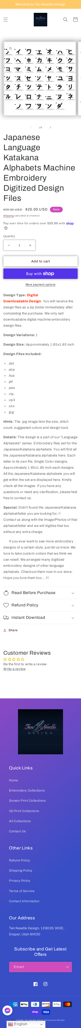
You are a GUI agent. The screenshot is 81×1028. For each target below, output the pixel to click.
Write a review (14, 669)
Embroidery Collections (27, 790)
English (20, 1024)
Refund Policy (19, 860)
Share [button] (13, 630)
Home (13, 780)
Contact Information (24, 901)
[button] (6, 20)
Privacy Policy (19, 880)
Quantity (9, 236)
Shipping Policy (20, 870)
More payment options (41, 284)
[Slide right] (50, 127)
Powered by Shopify (55, 1020)
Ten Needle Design (34, 1020)
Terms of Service (22, 891)
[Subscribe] (67, 967)
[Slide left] (31, 127)
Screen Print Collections (27, 800)
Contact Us (17, 831)
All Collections (20, 821)
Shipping (8, 215)
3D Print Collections (24, 811)
